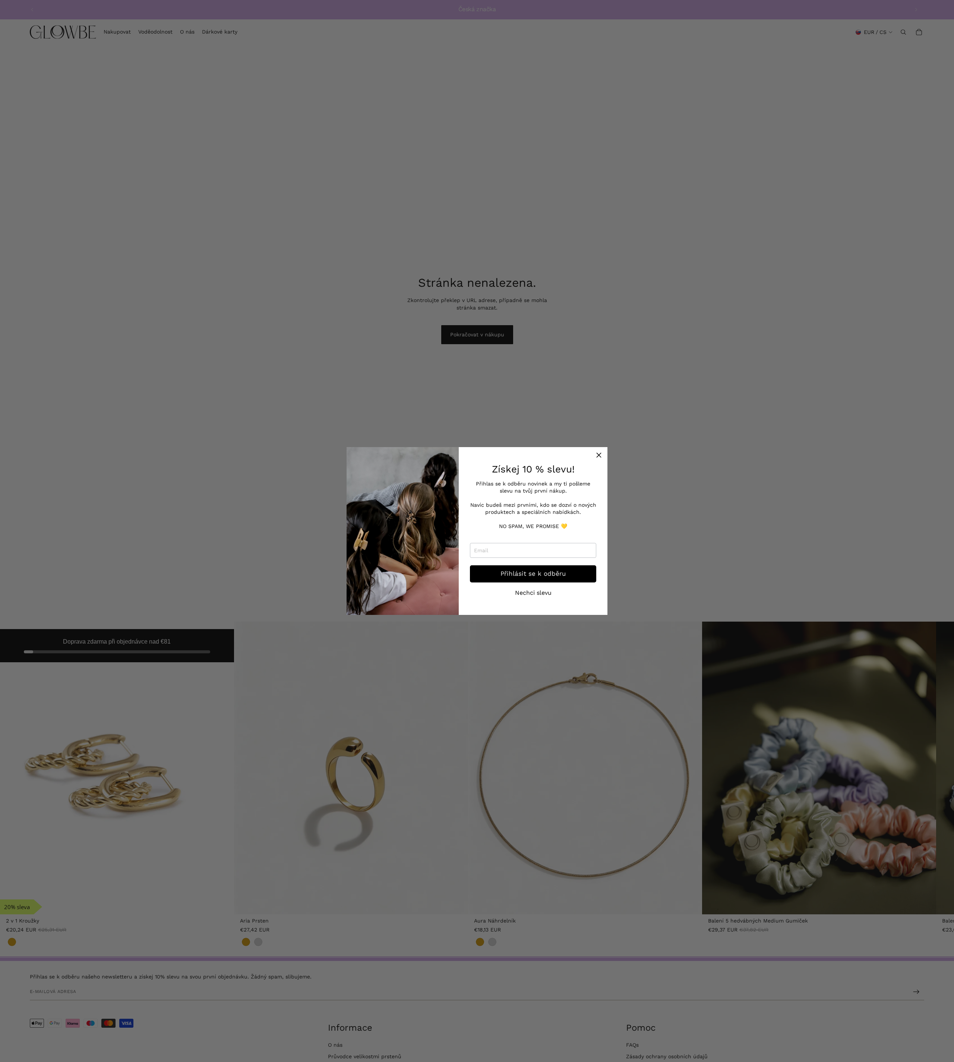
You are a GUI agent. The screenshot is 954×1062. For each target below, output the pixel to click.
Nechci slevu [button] (533, 593)
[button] (599, 456)
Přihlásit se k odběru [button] (533, 573)
